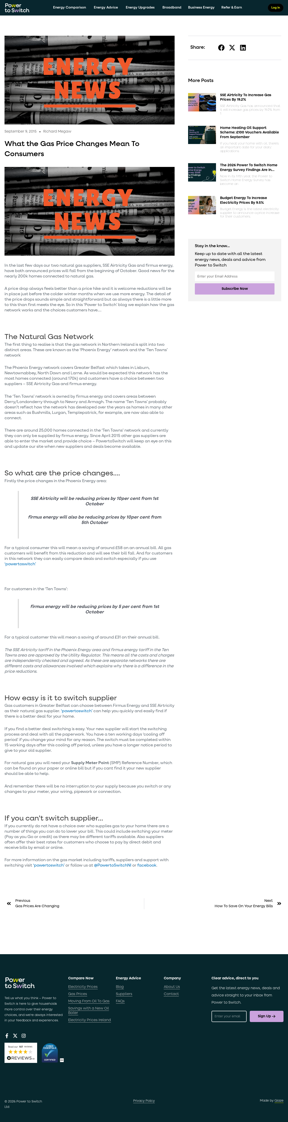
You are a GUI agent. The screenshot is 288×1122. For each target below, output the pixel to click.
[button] (221, 48)
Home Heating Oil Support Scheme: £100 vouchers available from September (249, 132)
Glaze (279, 1100)
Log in (275, 7)
